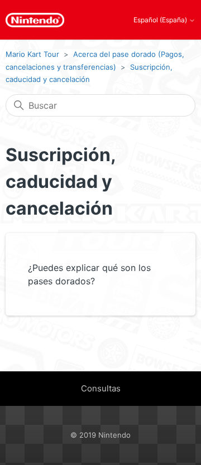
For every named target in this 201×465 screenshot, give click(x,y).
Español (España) (161, 20)
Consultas (101, 388)
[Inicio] (35, 20)
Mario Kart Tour (32, 54)
